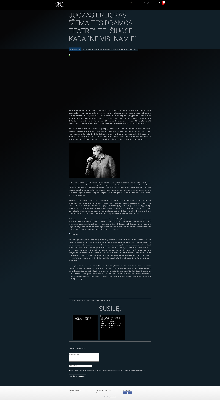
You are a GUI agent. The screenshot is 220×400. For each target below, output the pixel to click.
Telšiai (92, 300)
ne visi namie (86, 300)
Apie (70, 392)
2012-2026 (75, 390)
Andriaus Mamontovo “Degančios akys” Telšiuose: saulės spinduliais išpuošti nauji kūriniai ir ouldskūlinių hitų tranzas (112, 322)
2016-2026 (103, 390)
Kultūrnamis (132, 3)
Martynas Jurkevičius (96, 49)
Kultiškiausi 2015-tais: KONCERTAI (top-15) (83, 319)
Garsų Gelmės (148, 3)
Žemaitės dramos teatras (102, 300)
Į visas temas (75, 49)
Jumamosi (113, 397)
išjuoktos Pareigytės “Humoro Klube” (97, 139)
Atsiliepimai (123, 49)
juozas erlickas (76, 300)
